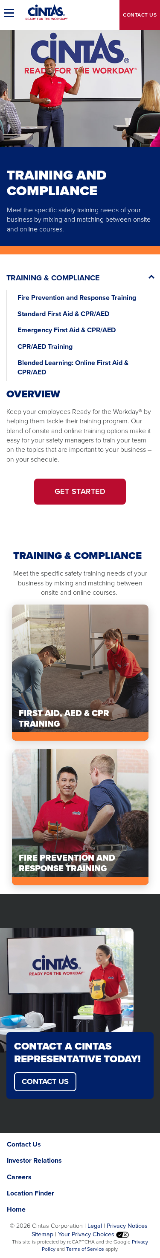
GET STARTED (80, 491)
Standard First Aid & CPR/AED (63, 314)
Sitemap (42, 1234)
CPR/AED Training (45, 346)
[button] (10, 12)
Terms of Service (85, 1249)
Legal (94, 1225)
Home (16, 1209)
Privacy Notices (127, 1225)
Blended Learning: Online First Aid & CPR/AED (72, 367)
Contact (140, 15)
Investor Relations (34, 1160)
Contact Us (45, 1081)
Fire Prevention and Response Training (76, 297)
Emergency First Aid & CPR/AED (66, 330)
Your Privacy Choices (87, 1234)
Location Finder (30, 1193)
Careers (19, 1177)
